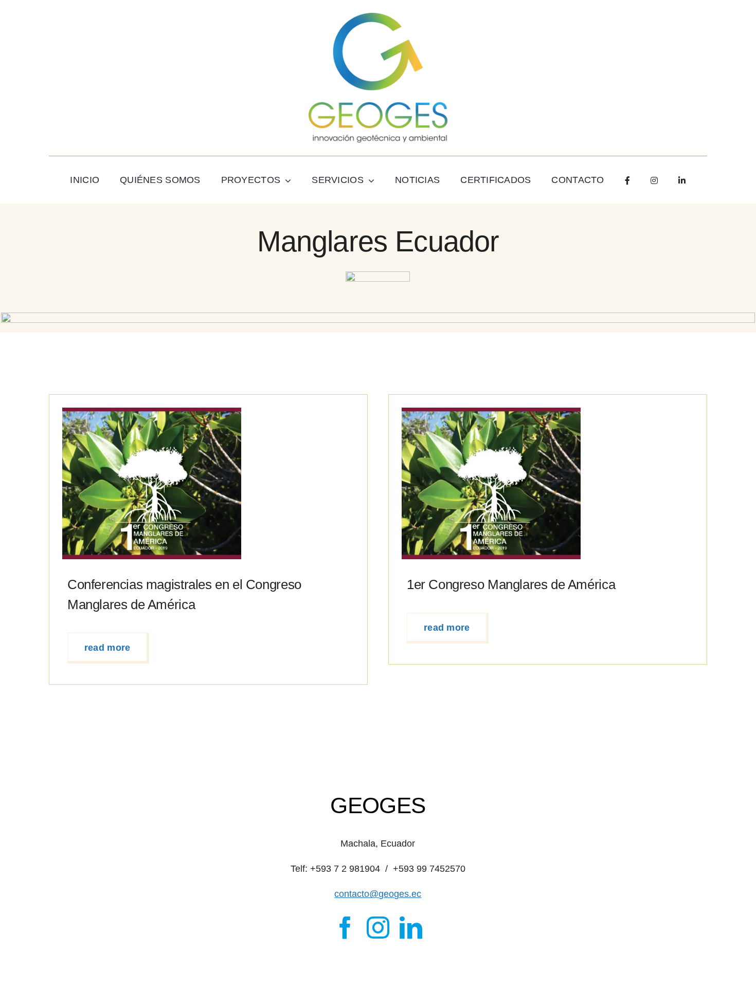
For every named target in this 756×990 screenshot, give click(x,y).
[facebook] (345, 927)
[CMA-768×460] (491, 412)
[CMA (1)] (151, 412)
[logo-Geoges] (378, 17)
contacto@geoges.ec (377, 894)
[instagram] (378, 927)
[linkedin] (411, 927)
